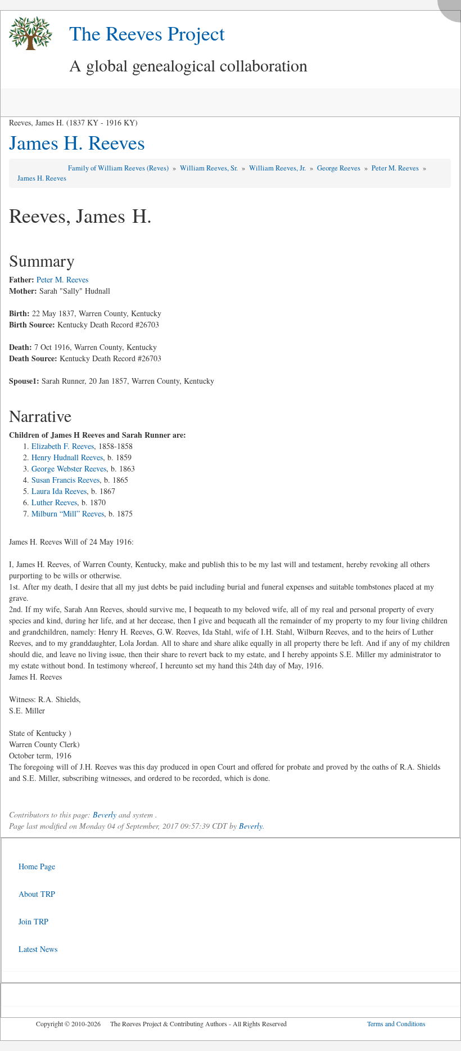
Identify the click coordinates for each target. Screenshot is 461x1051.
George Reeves (339, 168)
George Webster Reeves (68, 468)
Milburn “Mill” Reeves (67, 513)
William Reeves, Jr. (278, 168)
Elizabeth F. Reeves (62, 446)
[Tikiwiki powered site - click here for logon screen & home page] (26, 33)
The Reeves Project (147, 32)
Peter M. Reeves (396, 168)
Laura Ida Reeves (59, 491)
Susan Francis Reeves (65, 479)
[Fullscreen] (452, 8)
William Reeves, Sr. (209, 168)
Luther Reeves (54, 502)
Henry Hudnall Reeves (67, 457)
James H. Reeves (77, 141)
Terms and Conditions (396, 1023)
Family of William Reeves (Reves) (119, 168)
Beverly (104, 814)
